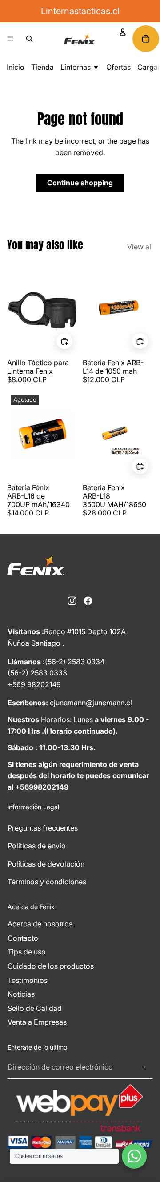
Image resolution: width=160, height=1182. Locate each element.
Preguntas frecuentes (43, 827)
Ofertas (118, 67)
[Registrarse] (143, 1067)
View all (140, 246)
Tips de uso (27, 951)
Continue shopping (80, 182)
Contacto (23, 938)
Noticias (21, 994)
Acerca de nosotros (40, 923)
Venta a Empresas (37, 1022)
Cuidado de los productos (51, 966)
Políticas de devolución (46, 863)
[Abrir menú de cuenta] (122, 32)
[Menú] (10, 38)
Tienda (42, 67)
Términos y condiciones (47, 881)
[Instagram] (72, 600)
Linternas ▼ (80, 67)
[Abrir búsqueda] (29, 39)
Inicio (15, 67)
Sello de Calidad (35, 1008)
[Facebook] (88, 600)
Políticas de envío (37, 845)
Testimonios (28, 980)
